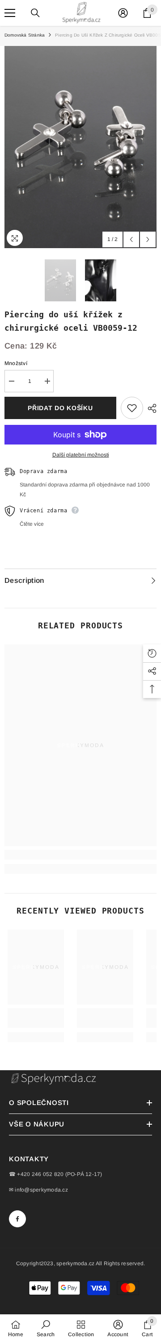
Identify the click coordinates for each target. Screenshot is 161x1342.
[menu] (9, 13)
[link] (80, 855)
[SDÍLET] (150, 408)
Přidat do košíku (60, 407)
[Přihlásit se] (123, 13)
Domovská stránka (24, 35)
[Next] (148, 239)
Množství (15, 363)
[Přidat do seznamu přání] (132, 408)
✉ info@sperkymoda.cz (38, 1190)
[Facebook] (17, 1218)
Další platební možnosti (80, 455)
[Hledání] (35, 13)
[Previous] (131, 239)
